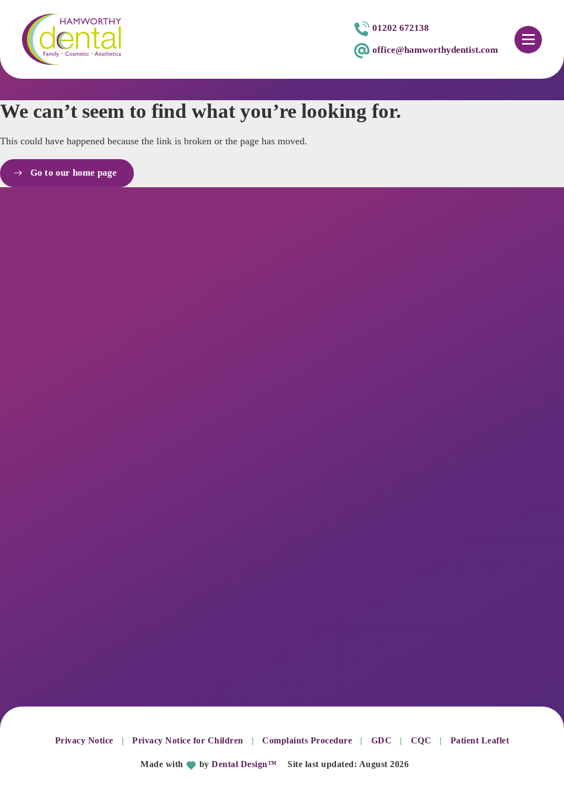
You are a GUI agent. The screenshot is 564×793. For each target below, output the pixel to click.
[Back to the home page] (71, 39)
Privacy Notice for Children (187, 740)
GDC (381, 740)
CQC (421, 740)
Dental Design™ (244, 764)
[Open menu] (528, 39)
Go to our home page (73, 172)
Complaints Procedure (307, 740)
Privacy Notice (84, 740)
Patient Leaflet (480, 740)
